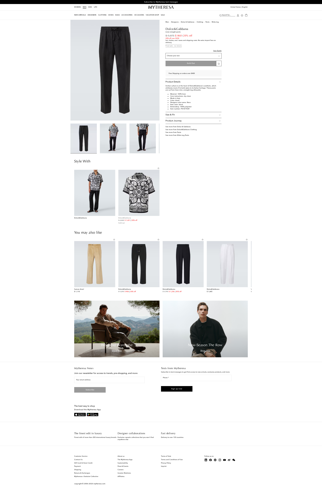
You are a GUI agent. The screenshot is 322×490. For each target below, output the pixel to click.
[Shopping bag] (246, 15)
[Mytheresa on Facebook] (210, 460)
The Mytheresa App (125, 459)
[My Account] (237, 15)
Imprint (164, 466)
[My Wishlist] (242, 15)
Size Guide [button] (217, 51)
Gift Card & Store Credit (83, 463)
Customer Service (80, 456)
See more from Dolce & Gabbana (178, 127)
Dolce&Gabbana (177, 29)
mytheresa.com (99, 484)
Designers (175, 22)
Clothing (200, 22)
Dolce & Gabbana (187, 22)
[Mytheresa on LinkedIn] (205, 460)
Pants (208, 22)
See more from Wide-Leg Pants (177, 135)
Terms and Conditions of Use (172, 459)
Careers (121, 470)
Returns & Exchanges (82, 473)
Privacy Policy (166, 463)
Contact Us (78, 459)
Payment (77, 466)
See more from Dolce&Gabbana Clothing (181, 129)
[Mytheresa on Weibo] (229, 460)
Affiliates (121, 476)
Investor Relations (124, 473)
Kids (90, 7)
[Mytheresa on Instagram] (219, 460)
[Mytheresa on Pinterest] (215, 460)
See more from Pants (173, 132)
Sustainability (123, 463)
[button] (220, 15)
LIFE (95, 7)
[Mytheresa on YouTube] (224, 460)
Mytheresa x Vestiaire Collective (86, 476)
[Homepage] (161, 7)
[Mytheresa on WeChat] (233, 460)
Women (77, 7)
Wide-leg (215, 22)
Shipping (77, 470)
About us (121, 456)
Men (84, 7)
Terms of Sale (166, 456)
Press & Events (123, 466)
